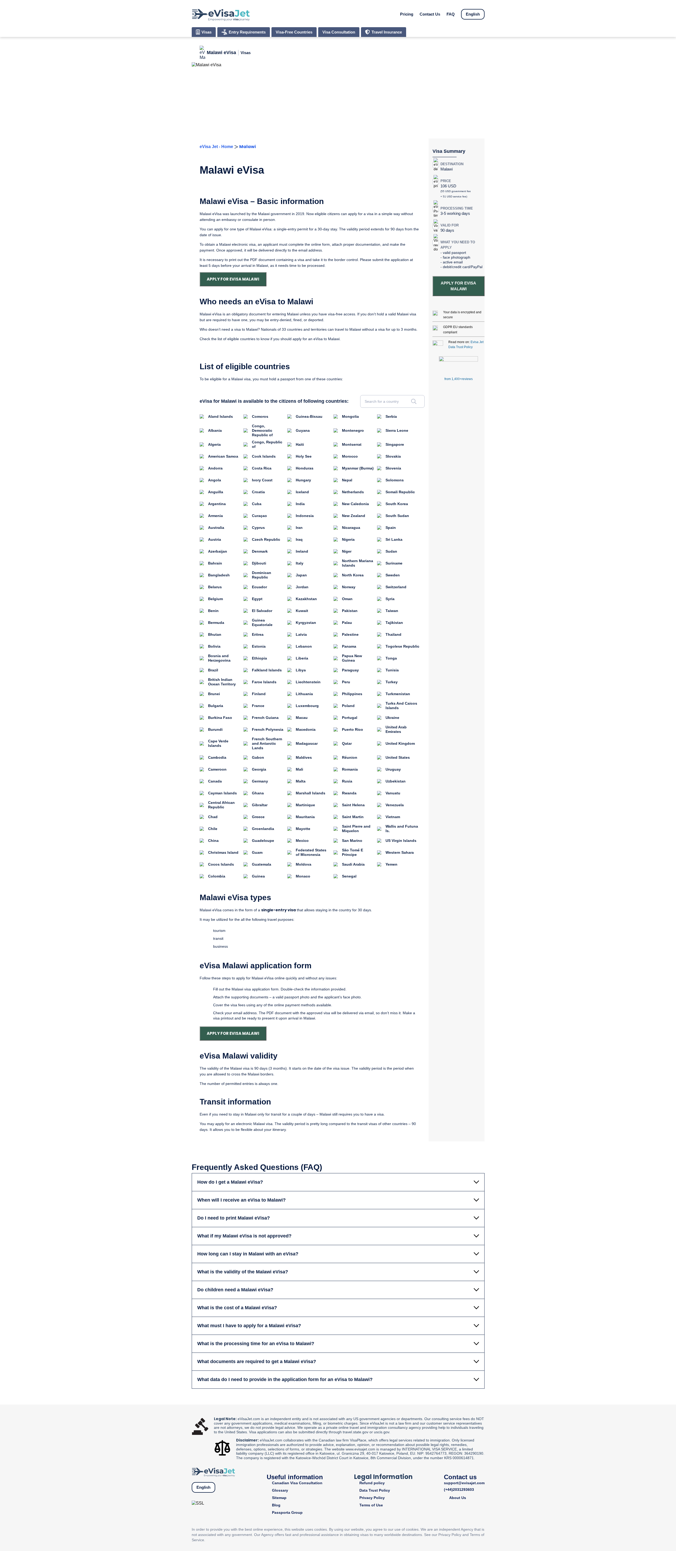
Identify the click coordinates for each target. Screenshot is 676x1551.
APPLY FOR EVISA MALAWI (233, 279)
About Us (457, 1498)
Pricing (406, 14)
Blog (276, 1505)
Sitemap (279, 1498)
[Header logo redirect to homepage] (221, 14)
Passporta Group (287, 1512)
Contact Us (430, 14)
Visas (206, 32)
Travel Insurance (387, 32)
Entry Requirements (247, 32)
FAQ (451, 14)
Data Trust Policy (374, 1490)
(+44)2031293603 (459, 1489)
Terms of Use (371, 1505)
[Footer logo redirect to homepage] (213, 1471)
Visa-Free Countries (294, 32)
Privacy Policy (372, 1498)
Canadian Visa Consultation (297, 1483)
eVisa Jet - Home (216, 146)
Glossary (280, 1490)
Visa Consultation (338, 32)
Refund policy (372, 1483)
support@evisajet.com (464, 1483)
